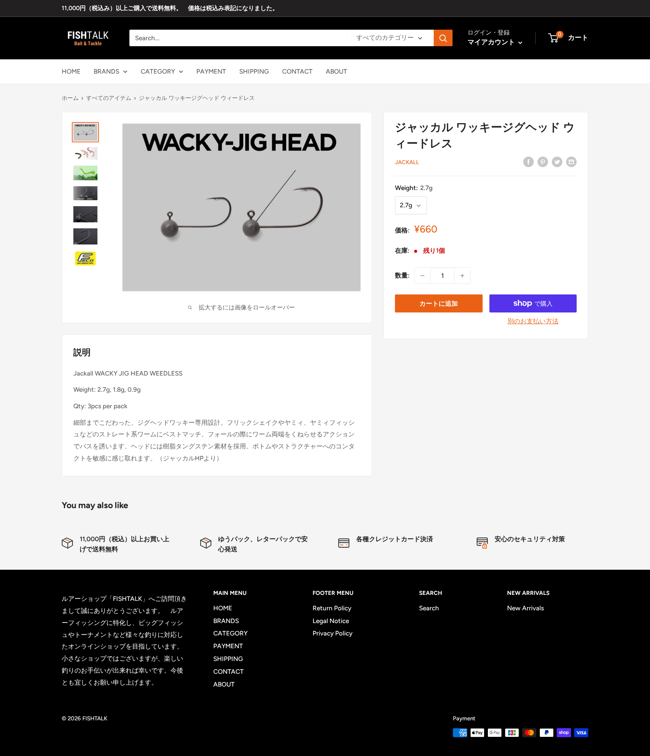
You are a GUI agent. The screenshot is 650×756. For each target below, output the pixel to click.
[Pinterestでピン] (543, 161)
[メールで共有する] (571, 161)
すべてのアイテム (108, 98)
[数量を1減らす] (422, 276)
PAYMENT (211, 71)
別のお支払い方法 (533, 321)
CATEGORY (158, 71)
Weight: (414, 188)
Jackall (407, 162)
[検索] (443, 38)
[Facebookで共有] (528, 161)
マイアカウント (492, 42)
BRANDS (106, 71)
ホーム (70, 98)
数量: (402, 275)
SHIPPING (254, 71)
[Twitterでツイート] (557, 161)
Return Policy (332, 608)
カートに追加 (438, 303)
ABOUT (336, 71)
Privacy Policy (332, 633)
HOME (71, 71)
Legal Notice (331, 621)
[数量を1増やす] (462, 276)
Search (429, 608)
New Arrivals (525, 608)
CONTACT (297, 71)
